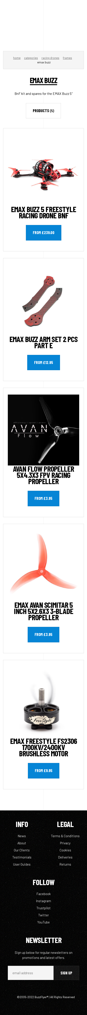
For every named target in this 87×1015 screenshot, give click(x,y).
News (22, 836)
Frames (67, 58)
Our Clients (22, 850)
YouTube (43, 922)
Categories (31, 58)
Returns (65, 864)
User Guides (22, 864)
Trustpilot (43, 908)
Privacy (65, 843)
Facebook (43, 894)
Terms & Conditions (65, 836)
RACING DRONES (50, 58)
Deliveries (65, 857)
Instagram (43, 901)
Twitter (43, 915)
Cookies (65, 850)
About (21, 843)
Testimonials (21, 857)
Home (17, 58)
